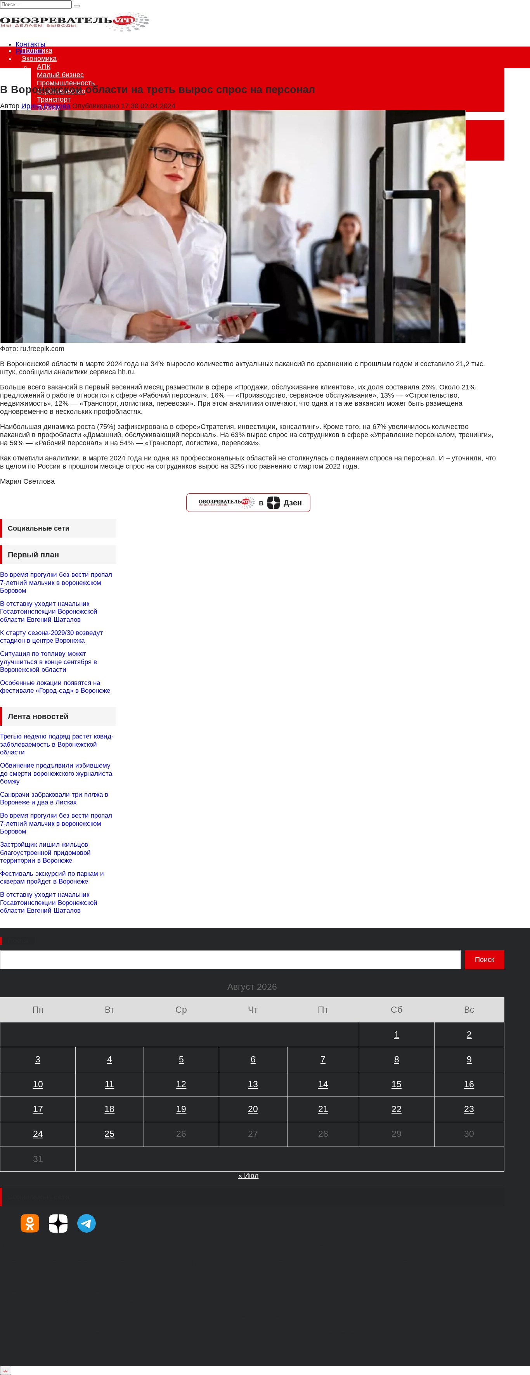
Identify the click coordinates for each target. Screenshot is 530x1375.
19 (181, 1109)
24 (38, 1134)
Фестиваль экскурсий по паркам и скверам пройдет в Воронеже (52, 877)
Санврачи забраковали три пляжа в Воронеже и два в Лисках (54, 798)
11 (109, 1084)
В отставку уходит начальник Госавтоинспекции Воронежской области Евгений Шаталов (48, 611)
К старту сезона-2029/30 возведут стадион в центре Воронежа (51, 636)
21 (323, 1109)
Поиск (18, 941)
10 (38, 1084)
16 (469, 1084)
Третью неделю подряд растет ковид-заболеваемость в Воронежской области (57, 744)
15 (396, 1084)
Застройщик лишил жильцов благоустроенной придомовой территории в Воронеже (45, 852)
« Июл (248, 1176)
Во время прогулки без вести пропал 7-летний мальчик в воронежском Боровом (56, 582)
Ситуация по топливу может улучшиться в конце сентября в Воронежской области (48, 661)
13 (253, 1084)
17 (38, 1109)
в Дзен (280, 502)
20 (253, 1109)
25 (109, 1134)
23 (469, 1109)
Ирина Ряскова (45, 106)
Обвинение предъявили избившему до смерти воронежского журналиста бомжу (56, 773)
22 (396, 1109)
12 (181, 1084)
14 (323, 1084)
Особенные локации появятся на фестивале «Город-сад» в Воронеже (55, 686)
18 (109, 1109)
